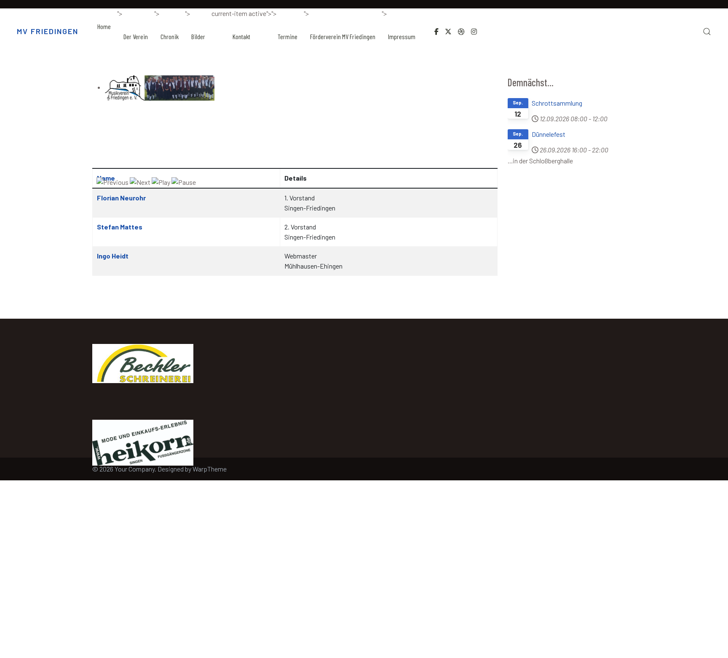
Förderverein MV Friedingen (342, 36)
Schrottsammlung (557, 103)
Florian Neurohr (121, 198)
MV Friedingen (47, 31)
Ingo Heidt (112, 256)
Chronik (170, 36)
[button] (707, 31)
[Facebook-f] (436, 31)
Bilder (198, 36)
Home (104, 26)
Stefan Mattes (119, 227)
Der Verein (135, 36)
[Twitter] (448, 31)
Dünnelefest (548, 134)
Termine (287, 36)
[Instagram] (474, 31)
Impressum (401, 36)
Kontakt (241, 36)
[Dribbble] (461, 31)
